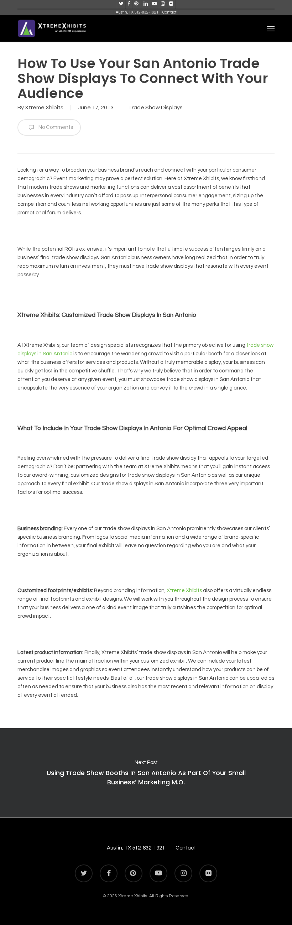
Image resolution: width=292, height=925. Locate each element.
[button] (271, 28)
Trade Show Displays (155, 107)
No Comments (55, 127)
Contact (186, 848)
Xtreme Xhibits (44, 107)
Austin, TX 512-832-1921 (136, 848)
